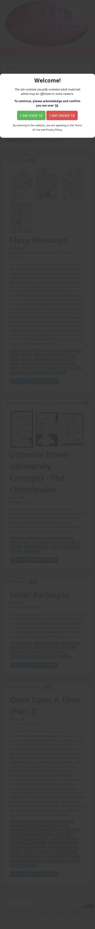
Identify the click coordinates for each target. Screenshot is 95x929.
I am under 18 (62, 115)
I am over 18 (31, 115)
